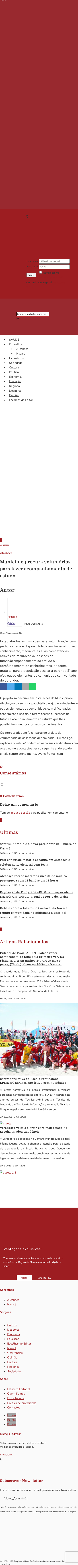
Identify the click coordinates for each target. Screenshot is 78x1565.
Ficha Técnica (15, 1398)
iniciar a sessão (20, 813)
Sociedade (15, 363)
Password (32, 266)
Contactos (13, 1408)
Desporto (15, 391)
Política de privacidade (21, 1403)
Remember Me (51, 272)
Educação (15, 381)
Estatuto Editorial (18, 1389)
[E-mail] (13, 624)
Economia (15, 377)
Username (32, 261)
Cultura (14, 368)
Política (14, 372)
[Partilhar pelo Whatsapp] (32, 686)
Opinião (14, 395)
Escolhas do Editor (21, 400)
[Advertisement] (39, 491)
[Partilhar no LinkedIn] (18, 686)
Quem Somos (16, 1394)
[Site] (9, 624)
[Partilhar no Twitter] (11, 686)
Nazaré (20, 354)
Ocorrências (16, 358)
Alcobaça (22, 349)
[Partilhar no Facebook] (3, 686)
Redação (12, 616)
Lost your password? (51, 277)
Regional (15, 386)
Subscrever (6, 1454)
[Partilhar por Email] (25, 686)
